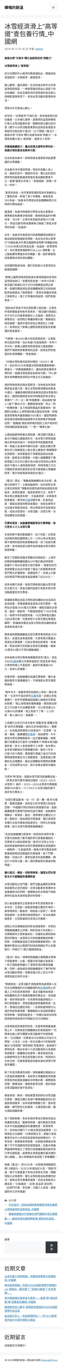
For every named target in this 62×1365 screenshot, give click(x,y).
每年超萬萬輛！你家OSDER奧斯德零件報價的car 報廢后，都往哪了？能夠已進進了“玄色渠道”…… (31, 1289)
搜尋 (7, 1239)
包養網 (29, 500)
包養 (33, 695)
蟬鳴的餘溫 (14, 7)
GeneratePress (49, 1360)
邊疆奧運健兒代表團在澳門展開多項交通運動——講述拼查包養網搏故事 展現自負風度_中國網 (31, 1219)
